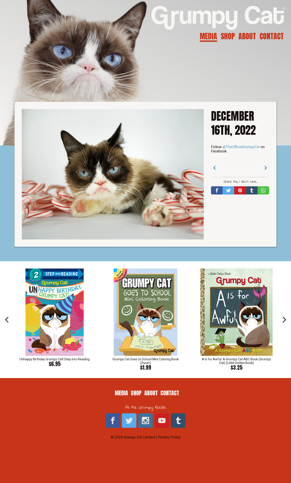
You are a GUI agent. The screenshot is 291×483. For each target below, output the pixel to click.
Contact (272, 36)
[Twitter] (228, 190)
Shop (228, 36)
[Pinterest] (240, 190)
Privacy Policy (169, 437)
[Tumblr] (252, 190)
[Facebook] (217, 190)
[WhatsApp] (263, 190)
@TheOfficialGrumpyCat (241, 147)
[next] (284, 320)
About (247, 36)
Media (208, 36)
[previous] (7, 320)
